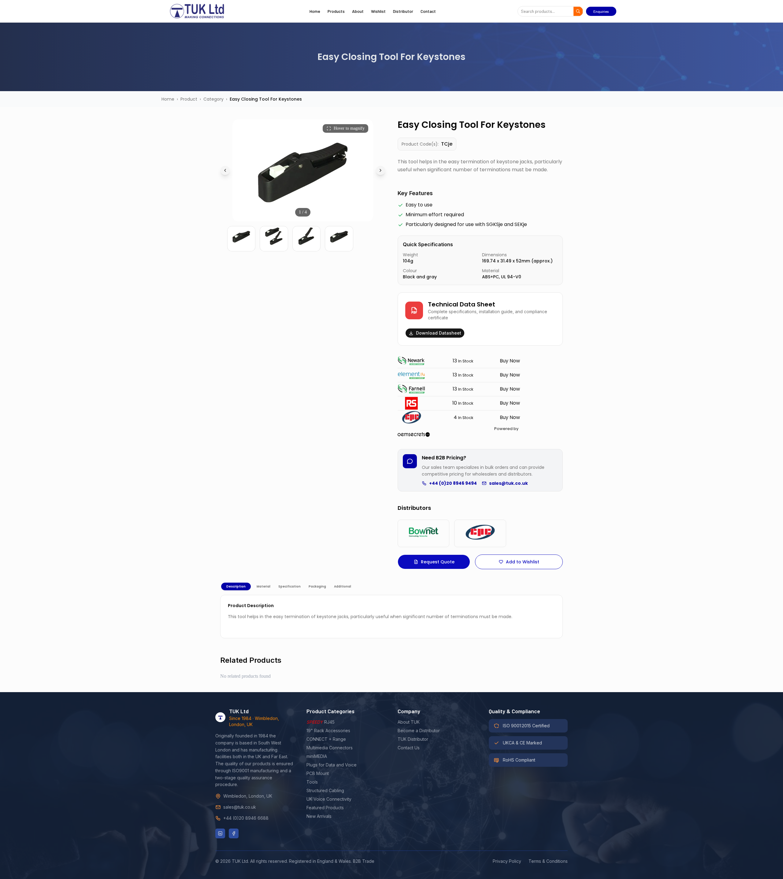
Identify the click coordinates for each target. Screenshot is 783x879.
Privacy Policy (507, 861)
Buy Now (510, 360)
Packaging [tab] (317, 586)
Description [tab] (236, 586)
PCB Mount (317, 773)
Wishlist (378, 11)
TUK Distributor (413, 739)
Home (315, 11)
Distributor (403, 11)
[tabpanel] (391, 616)
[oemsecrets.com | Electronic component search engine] (458, 434)
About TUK (409, 722)
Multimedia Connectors (329, 747)
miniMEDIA (316, 756)
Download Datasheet (438, 333)
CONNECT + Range (326, 739)
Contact (428, 11)
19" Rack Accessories (328, 730)
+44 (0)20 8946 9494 (453, 483)
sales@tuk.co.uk (508, 483)
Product (188, 99)
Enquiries (601, 11)
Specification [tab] (289, 586)
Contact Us (409, 747)
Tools (312, 781)
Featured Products (325, 807)
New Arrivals (319, 816)
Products (336, 11)
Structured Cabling (325, 790)
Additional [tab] (342, 586)
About (358, 11)
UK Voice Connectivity (328, 799)
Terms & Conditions (548, 861)
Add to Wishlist (522, 562)
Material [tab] (263, 586)
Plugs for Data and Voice (331, 764)
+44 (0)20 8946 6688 (246, 818)
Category (213, 99)
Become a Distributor (419, 730)
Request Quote (438, 562)
